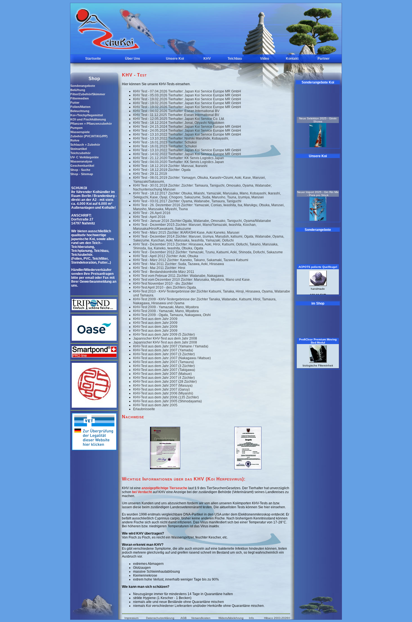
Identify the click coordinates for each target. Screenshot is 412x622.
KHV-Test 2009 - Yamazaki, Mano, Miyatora (166, 307)
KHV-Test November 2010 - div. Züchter (163, 284)
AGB (183, 617)
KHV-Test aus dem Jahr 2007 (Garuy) (161, 389)
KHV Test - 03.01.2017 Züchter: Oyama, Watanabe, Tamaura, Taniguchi (187, 201)
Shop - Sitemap (81, 174)
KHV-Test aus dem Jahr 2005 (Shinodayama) (167, 401)
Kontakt (292, 59)
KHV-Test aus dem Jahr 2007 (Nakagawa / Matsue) (172, 358)
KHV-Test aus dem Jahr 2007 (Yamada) (163, 350)
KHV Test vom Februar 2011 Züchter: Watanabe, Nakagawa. (178, 276)
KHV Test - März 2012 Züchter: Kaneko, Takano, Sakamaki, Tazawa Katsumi (190, 260)
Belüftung (77, 90)
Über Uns (132, 59)
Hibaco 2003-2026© (277, 617)
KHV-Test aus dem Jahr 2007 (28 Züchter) (165, 382)
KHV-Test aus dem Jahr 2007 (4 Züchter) (164, 378)
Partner (324, 59)
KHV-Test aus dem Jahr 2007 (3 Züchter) (164, 354)
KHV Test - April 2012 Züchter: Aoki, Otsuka (165, 256)
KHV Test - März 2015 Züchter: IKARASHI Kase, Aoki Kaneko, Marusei (186, 233)
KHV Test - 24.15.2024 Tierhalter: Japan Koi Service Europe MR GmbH (187, 127)
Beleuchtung (79, 111)
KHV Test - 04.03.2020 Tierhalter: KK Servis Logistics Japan (178, 162)
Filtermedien (79, 98)
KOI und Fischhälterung (88, 119)
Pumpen (76, 127)
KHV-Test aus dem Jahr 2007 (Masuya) (163, 385)
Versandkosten (200, 617)
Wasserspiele (80, 132)
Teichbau (235, 59)
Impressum (131, 617)
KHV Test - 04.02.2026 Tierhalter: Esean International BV (176, 111)
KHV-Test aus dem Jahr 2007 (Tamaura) (163, 362)
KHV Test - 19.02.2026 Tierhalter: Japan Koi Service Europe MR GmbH (187, 99)
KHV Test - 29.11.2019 (150, 174)
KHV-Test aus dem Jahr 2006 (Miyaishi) (163, 393)
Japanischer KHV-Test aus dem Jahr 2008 (165, 338)
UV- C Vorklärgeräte (84, 157)
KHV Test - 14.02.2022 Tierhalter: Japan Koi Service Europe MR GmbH (187, 154)
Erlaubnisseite (144, 409)
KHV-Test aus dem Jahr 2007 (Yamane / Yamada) (170, 346)
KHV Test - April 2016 (149, 217)
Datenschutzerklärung (160, 617)
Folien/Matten (80, 106)
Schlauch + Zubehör (85, 144)
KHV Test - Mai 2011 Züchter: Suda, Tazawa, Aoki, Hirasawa (178, 264)
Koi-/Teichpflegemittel (86, 115)
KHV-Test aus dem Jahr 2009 (155, 319)
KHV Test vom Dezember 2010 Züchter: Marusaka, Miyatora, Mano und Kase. (192, 280)
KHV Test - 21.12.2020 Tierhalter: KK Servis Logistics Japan (178, 158)
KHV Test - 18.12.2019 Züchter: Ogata (162, 170)
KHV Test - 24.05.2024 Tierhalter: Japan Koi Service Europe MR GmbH (187, 131)
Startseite (93, 59)
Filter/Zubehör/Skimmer (87, 94)
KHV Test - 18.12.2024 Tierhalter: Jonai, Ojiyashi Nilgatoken (178, 123)
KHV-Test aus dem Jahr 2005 (155, 405)
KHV (207, 59)
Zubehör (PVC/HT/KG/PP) (89, 136)
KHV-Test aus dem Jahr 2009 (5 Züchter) (164, 334)
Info (251, 617)
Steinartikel (78, 148)
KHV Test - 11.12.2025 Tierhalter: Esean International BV (176, 115)
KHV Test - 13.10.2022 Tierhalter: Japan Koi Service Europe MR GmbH (187, 134)
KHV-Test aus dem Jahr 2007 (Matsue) (162, 374)
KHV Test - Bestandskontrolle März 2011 (163, 272)
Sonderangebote (82, 85)
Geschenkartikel (82, 165)
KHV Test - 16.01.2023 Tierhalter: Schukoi (165, 142)
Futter (74, 102)
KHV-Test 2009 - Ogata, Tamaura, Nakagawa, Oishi (172, 315)
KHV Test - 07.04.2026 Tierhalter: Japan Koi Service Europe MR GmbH (187, 91)
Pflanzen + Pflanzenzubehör (91, 123)
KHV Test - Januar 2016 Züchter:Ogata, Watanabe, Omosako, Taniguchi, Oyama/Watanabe (202, 221)
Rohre (74, 140)
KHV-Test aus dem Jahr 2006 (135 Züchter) (166, 397)
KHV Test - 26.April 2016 (151, 213)
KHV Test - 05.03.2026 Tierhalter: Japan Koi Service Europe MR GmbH (187, 95)
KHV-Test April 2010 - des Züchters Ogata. (165, 287)
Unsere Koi (175, 59)
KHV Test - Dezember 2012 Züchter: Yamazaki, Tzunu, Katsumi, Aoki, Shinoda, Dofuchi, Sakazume (208, 252)
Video (264, 59)
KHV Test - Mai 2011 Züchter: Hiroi (159, 268)
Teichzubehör (80, 153)
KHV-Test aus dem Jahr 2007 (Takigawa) (164, 370)
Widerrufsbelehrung (231, 617)
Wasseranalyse (81, 161)
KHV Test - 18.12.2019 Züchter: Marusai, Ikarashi (170, 166)
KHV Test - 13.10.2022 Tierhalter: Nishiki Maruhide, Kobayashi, (181, 138)
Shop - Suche (80, 169)
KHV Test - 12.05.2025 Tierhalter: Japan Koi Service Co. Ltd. (179, 119)
